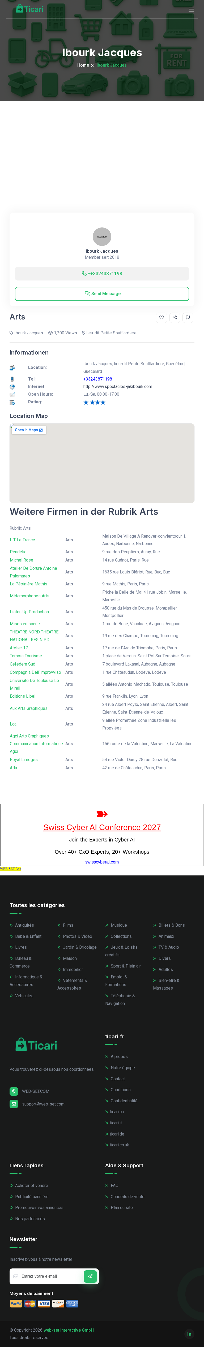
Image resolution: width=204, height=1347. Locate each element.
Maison (69, 958)
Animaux (166, 936)
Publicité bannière (31, 1196)
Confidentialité (124, 1100)
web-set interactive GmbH (69, 1330)
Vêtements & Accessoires (72, 984)
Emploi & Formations (116, 980)
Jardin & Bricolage (79, 947)
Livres (20, 947)
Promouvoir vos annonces (38, 1207)
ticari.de (117, 1134)
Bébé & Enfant (27, 936)
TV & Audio (168, 947)
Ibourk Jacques (102, 251)
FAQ (114, 1185)
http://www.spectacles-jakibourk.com (117, 386)
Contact (117, 1078)
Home (83, 65)
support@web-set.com (43, 1104)
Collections (121, 936)
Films (67, 925)
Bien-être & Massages (166, 984)
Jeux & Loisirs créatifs (121, 951)
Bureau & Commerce (21, 962)
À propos (119, 1056)
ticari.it (116, 1122)
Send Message (105, 293)
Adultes (165, 969)
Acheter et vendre (31, 1185)
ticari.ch (117, 1111)
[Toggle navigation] (191, 9)
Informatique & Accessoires (26, 980)
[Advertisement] (102, 141)
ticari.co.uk (119, 1144)
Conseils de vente (127, 1196)
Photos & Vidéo (77, 936)
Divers (164, 958)
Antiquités (24, 925)
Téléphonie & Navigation (120, 999)
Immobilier (72, 969)
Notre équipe (122, 1067)
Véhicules (23, 995)
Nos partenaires (29, 1218)
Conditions (120, 1089)
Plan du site (121, 1207)
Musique (118, 925)
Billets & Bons (171, 925)
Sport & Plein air (125, 966)
